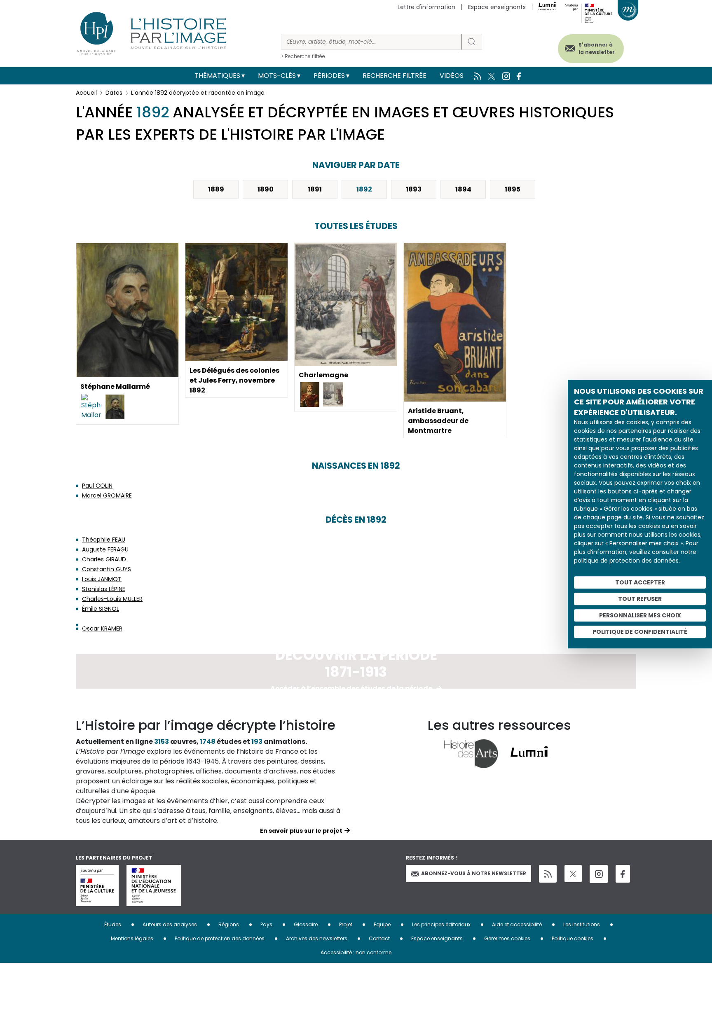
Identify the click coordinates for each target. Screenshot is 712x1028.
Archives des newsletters (316, 938)
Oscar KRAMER (102, 628)
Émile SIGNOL (100, 609)
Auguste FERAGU (105, 549)
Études (112, 924)
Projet (345, 924)
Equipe (382, 924)
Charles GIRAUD (104, 559)
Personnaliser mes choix (640, 615)
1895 (512, 189)
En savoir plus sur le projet (301, 831)
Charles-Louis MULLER (112, 599)
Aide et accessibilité (517, 924)
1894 (463, 189)
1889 (216, 189)
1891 (315, 189)
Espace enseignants (497, 7)
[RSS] (548, 874)
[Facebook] (623, 874)
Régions (228, 924)
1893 (414, 189)
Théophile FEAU (103, 539)
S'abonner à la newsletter (596, 48)
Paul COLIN (97, 485)
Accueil (86, 93)
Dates (113, 93)
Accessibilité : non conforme (356, 952)
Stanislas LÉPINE (103, 589)
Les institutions (581, 924)
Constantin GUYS (106, 569)
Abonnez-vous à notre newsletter (473, 873)
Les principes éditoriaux (441, 924)
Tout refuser (640, 599)
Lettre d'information (426, 7)
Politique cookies (572, 938)
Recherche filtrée (394, 75)
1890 (266, 189)
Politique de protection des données (220, 938)
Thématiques (217, 75)
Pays (266, 924)
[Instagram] (599, 874)
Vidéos (452, 75)
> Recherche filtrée (303, 56)
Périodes (329, 75)
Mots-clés (277, 75)
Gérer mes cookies (507, 938)
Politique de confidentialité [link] (640, 632)
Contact (379, 938)
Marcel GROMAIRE (107, 495)
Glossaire (306, 924)
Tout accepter (640, 582)
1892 (364, 189)
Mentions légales (132, 938)
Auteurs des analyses (170, 924)
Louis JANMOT (102, 579)
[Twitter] (573, 873)
